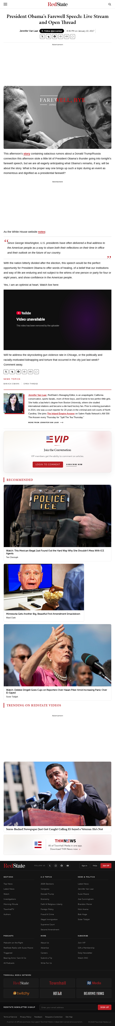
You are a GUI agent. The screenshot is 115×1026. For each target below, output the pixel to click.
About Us (45, 943)
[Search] (110, 4)
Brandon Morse (85, 904)
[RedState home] (14, 866)
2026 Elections (47, 884)
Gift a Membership (86, 948)
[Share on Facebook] (54, 36)
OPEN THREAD (31, 384)
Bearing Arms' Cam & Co (15, 958)
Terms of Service (10, 1017)
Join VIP (106, 866)
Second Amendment (50, 929)
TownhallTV (9, 909)
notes (41, 231)
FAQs (95, 866)
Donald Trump (47, 894)
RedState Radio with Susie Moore (18, 948)
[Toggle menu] (5, 4)
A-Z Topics (46, 877)
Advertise (45, 948)
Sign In (84, 866)
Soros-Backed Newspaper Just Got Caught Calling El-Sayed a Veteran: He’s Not (54, 829)
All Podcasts (9, 963)
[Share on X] (42, 36)
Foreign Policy (47, 909)
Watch (6, 894)
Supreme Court (48, 924)
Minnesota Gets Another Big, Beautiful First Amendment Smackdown (43, 613)
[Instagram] (55, 865)
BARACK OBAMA (11, 384)
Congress (45, 889)
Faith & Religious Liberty (51, 904)
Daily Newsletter (85, 953)
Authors (7, 914)
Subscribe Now (74, 464)
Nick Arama (83, 909)
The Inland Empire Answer (61, 413)
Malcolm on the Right (13, 943)
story (27, 153)
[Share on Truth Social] (48, 36)
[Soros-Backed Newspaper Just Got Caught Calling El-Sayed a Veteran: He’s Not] (57, 793)
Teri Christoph (12, 557)
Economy (45, 899)
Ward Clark (11, 618)
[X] (49, 865)
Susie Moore (83, 894)
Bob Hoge (82, 914)
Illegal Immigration (49, 919)
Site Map (69, 1017)
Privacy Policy (25, 1017)
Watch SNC (83, 958)
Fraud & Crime (47, 914)
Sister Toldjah (12, 697)
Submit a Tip (46, 958)
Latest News (9, 889)
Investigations (10, 899)
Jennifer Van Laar (29, 30)
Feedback (38, 1017)
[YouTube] (67, 865)
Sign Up (104, 1007)
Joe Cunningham (86, 899)
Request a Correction (54, 1017)
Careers (44, 953)
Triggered (8, 953)
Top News (8, 884)
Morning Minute (11, 904)
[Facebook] (61, 865)
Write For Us (46, 963)
